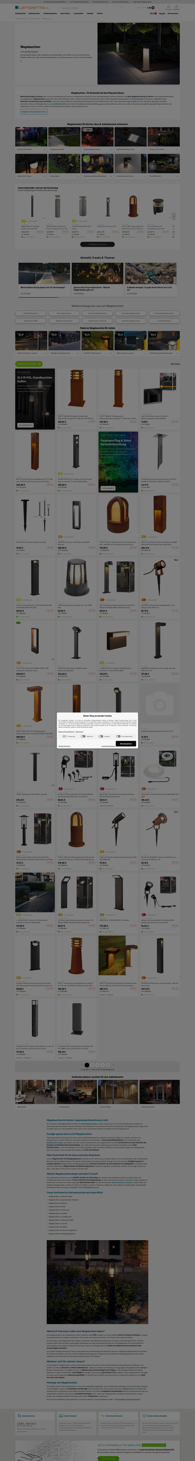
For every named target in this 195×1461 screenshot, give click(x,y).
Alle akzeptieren (126, 744)
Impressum (79, 732)
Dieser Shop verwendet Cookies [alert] (97, 716)
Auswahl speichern (108, 746)
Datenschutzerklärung (66, 732)
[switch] (64, 736)
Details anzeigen (64, 746)
